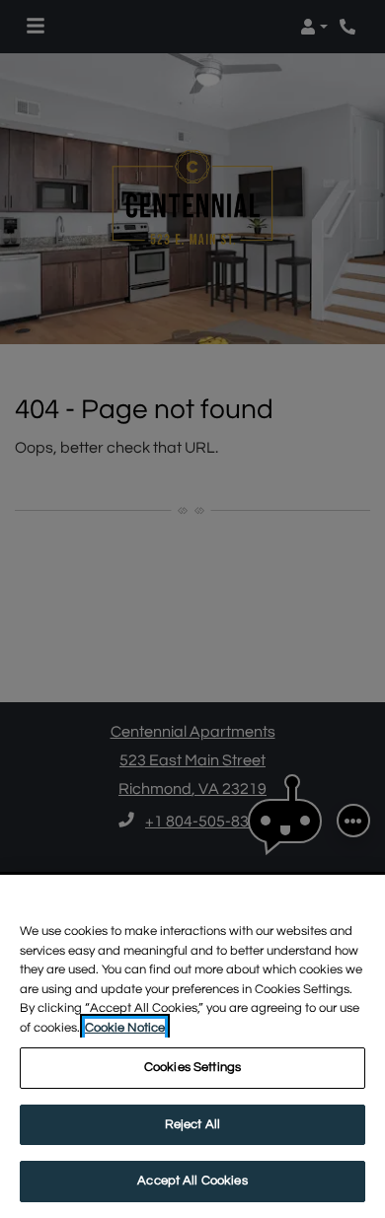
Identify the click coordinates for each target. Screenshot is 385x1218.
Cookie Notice (125, 1028)
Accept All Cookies (192, 1180)
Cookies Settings (192, 1067)
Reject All (192, 1124)
